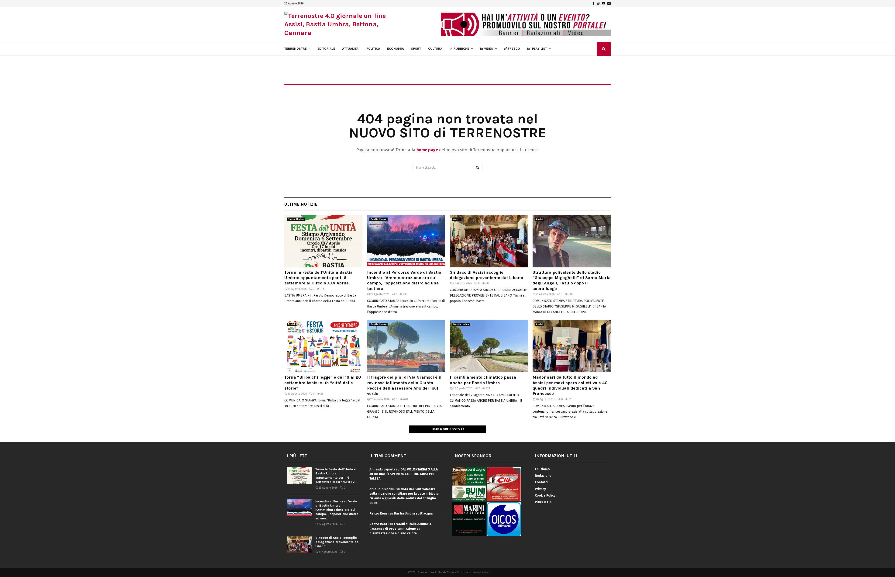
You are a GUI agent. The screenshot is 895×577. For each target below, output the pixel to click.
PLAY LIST (537, 49)
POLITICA (373, 49)
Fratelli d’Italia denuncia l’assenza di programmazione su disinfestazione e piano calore (400, 528)
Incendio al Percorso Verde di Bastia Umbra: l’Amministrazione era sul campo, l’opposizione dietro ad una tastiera (404, 280)
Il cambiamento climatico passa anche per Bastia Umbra (483, 380)
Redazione (543, 476)
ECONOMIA (395, 49)
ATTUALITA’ (350, 49)
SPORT (416, 49)
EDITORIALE (326, 49)
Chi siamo (542, 469)
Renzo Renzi (379, 513)
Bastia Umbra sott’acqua (413, 513)
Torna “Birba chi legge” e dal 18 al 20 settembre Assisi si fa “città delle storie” (322, 383)
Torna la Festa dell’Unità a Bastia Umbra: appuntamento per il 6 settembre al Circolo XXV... (336, 475)
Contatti (541, 482)
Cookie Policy (545, 496)
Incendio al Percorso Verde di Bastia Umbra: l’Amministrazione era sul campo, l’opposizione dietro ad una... (336, 509)
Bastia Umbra (296, 219)
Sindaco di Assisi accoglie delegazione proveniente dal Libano (486, 275)
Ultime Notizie (300, 204)
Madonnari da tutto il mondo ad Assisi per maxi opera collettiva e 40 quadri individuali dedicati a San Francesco (570, 385)
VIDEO (486, 49)
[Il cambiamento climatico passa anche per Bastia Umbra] (489, 346)
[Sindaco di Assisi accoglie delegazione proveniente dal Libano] (489, 241)
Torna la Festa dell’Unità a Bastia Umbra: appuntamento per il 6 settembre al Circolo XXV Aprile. (318, 278)
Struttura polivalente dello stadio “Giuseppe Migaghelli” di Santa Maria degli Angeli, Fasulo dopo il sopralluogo (572, 280)
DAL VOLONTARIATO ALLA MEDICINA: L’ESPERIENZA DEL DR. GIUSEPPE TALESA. (403, 473)
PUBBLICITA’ (543, 502)
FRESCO (512, 49)
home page (427, 149)
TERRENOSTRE (295, 49)
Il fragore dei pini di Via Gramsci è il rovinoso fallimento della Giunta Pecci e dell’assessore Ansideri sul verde (404, 385)
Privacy (540, 489)
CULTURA (435, 49)
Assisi (456, 219)
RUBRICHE (459, 49)
